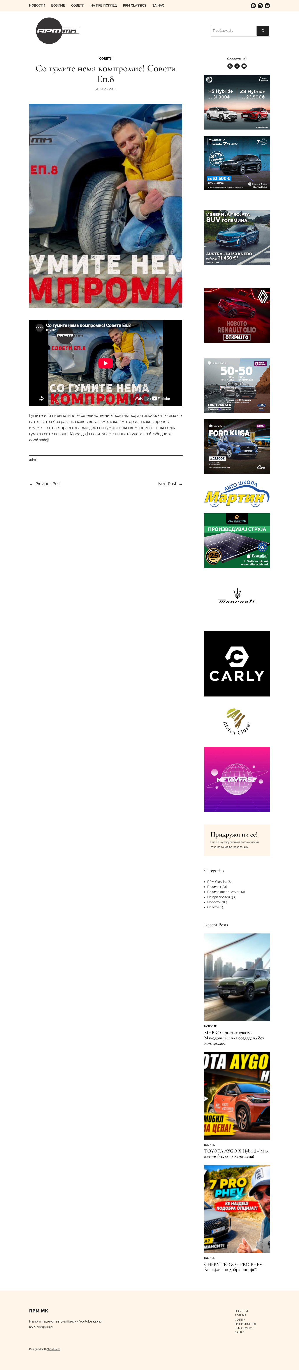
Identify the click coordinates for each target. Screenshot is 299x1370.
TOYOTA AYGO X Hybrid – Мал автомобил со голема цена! (236, 1154)
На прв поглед (218, 897)
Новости (214, 902)
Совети (105, 59)
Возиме (213, 887)
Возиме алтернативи (223, 892)
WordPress (53, 1349)
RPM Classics (217, 882)
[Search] (263, 31)
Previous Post (48, 483)
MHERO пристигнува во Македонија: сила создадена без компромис (234, 1038)
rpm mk (38, 1311)
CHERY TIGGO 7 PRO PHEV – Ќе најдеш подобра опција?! (235, 1267)
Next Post (167, 483)
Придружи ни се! (234, 834)
